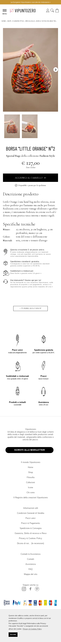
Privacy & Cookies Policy (30, 538)
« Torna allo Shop (30, 308)
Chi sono (31, 492)
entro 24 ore (43, 403)
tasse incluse (43, 377)
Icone (30, 487)
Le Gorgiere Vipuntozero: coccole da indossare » (30, 2)
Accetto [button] (13, 634)
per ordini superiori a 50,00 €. (44, 351)
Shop (30, 472)
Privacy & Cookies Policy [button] (32, 629)
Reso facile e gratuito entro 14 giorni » (25, 272)
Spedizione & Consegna (30, 528)
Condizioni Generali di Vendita (30, 513)
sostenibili (17, 403)
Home (30, 467)
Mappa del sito (30, 574)
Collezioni (30, 482)
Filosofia (30, 477)
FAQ (30, 569)
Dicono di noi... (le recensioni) (30, 543)
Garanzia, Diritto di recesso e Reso (30, 533)
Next (55, 69)
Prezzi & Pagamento (30, 523)
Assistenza (30, 564)
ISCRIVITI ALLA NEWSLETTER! (29, 450)
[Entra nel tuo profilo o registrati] (48, 11)
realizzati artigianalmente (17, 351)
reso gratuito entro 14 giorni (17, 377)
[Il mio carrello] (57, 11)
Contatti (30, 559)
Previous (5, 69)
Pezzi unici (30, 518)
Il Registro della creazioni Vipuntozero (30, 497)
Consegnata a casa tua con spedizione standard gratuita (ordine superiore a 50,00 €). (30, 264)
